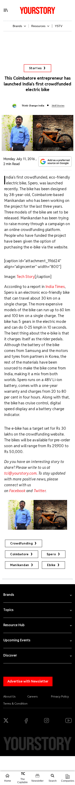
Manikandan (19, 565)
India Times (55, 286)
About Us (9, 696)
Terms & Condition (15, 703)
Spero (51, 554)
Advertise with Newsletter (28, 681)
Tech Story (26, 276)
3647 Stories (58, 105)
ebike (51, 565)
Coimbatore (19, 554)
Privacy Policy (60, 696)
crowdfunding (21, 543)
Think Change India (33, 105)
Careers (32, 696)
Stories (35, 68)
